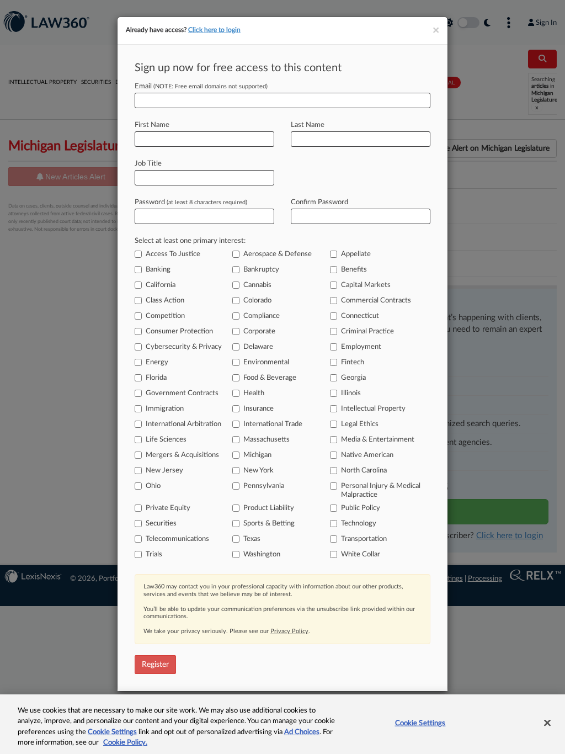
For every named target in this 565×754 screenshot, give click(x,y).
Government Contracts (182, 393)
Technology (358, 523)
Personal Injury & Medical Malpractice (380, 490)
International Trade (272, 424)
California (160, 285)
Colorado (257, 300)
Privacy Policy (289, 631)
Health (253, 393)
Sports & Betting (269, 523)
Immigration (165, 408)
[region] (282, 724)
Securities (161, 523)
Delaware (258, 347)
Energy (157, 362)
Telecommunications (177, 539)
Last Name (307, 125)
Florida (156, 377)
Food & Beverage (269, 377)
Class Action (165, 300)
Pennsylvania (263, 486)
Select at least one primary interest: (190, 241)
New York (258, 470)
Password (191, 202)
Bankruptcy (261, 269)
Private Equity (168, 508)
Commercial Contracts (376, 300)
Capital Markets (366, 285)
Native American (367, 455)
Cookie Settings (112, 732)
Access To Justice (173, 254)
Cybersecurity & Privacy (184, 347)
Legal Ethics (360, 424)
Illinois (351, 393)
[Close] (547, 722)
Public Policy (360, 508)
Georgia (353, 377)
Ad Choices (301, 732)
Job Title (148, 163)
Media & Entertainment (377, 439)
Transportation (364, 539)
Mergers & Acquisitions (182, 455)
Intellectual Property (373, 408)
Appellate (356, 254)
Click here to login (214, 29)
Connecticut (360, 316)
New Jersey (164, 470)
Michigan (257, 455)
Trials (154, 554)
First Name (152, 125)
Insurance (258, 408)
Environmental (266, 362)
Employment (361, 347)
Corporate (259, 331)
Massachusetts (266, 439)
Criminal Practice (367, 331)
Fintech (352, 362)
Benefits (354, 269)
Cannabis (257, 285)
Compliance (261, 316)
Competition (165, 316)
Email (201, 86)
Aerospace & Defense (277, 254)
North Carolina (364, 470)
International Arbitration (183, 424)
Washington (261, 554)
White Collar (360, 554)
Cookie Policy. (125, 742)
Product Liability (268, 508)
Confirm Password (319, 202)
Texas (251, 539)
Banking (158, 269)
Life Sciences (166, 439)
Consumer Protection (179, 331)
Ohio (153, 486)
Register (155, 664)
